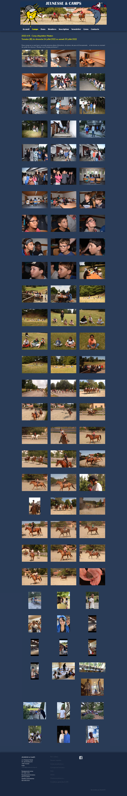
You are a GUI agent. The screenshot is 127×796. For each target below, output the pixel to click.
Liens (86, 29)
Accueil (26, 29)
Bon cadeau (54, 757)
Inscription (64, 29)
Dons (43, 29)
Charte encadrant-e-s (57, 778)
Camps (35, 29)
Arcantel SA (102, 790)
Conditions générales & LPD (59, 782)
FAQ (51, 771)
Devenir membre (55, 760)
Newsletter (76, 29)
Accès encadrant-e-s (56, 764)
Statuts (52, 775)
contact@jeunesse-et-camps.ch (29, 767)
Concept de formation (57, 767)
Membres (52, 29)
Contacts (95, 29)
